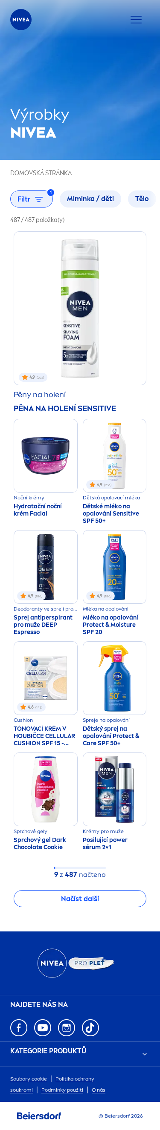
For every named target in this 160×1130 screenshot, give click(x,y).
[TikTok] (90, 1027)
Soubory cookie (28, 1079)
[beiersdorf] (39, 1116)
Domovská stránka (41, 173)
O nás (98, 1090)
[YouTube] (42, 1027)
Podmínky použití (62, 1090)
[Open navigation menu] (136, 19)
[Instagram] (66, 1027)
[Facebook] (18, 1027)
